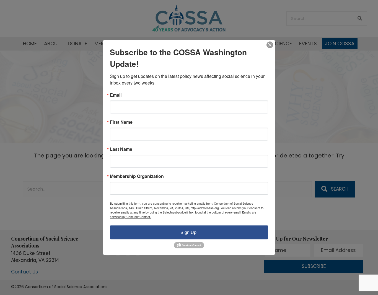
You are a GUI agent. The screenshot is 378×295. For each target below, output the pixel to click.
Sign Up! (189, 232)
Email (115, 95)
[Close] (269, 44)
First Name (121, 122)
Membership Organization (137, 176)
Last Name (121, 149)
